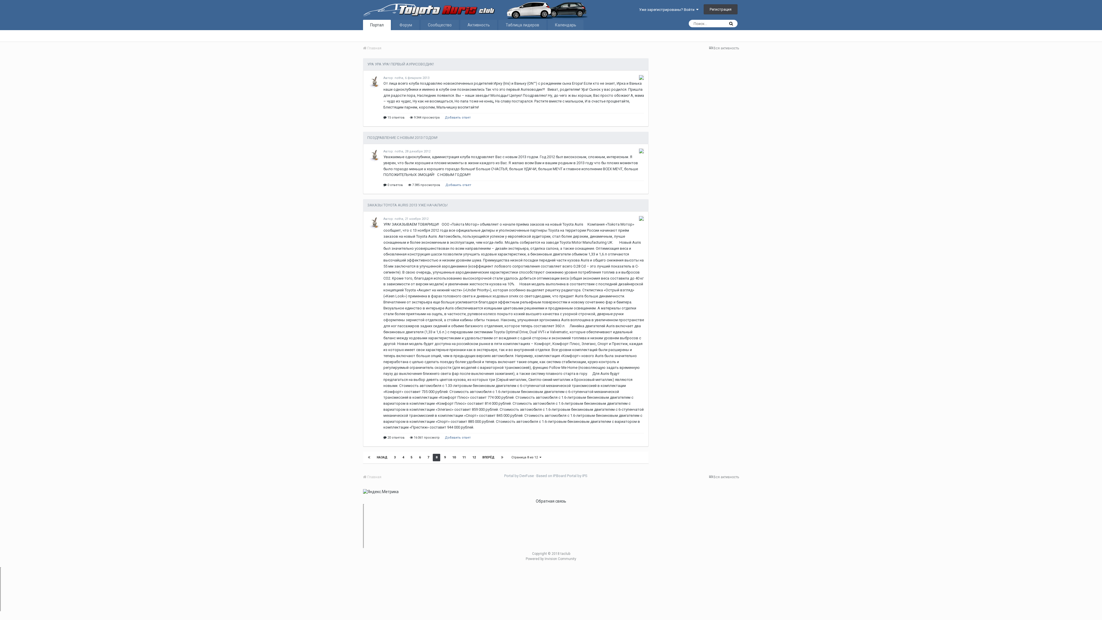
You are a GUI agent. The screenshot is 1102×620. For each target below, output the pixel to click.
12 (474, 457)
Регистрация (721, 9)
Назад (382, 457)
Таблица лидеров (522, 25)
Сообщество (440, 25)
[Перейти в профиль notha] (374, 81)
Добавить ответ (458, 117)
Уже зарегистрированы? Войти (667, 9)
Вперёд (488, 457)
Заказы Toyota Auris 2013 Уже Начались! (407, 205)
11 (464, 457)
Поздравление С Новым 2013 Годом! (402, 137)
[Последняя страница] (502, 457)
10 (454, 457)
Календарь (565, 25)
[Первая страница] (369, 457)
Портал (377, 25)
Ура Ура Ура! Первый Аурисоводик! (400, 64)
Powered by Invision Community (551, 559)
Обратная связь (551, 501)
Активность (478, 25)
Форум (405, 25)
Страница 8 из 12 (525, 457)
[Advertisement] (696, 152)
